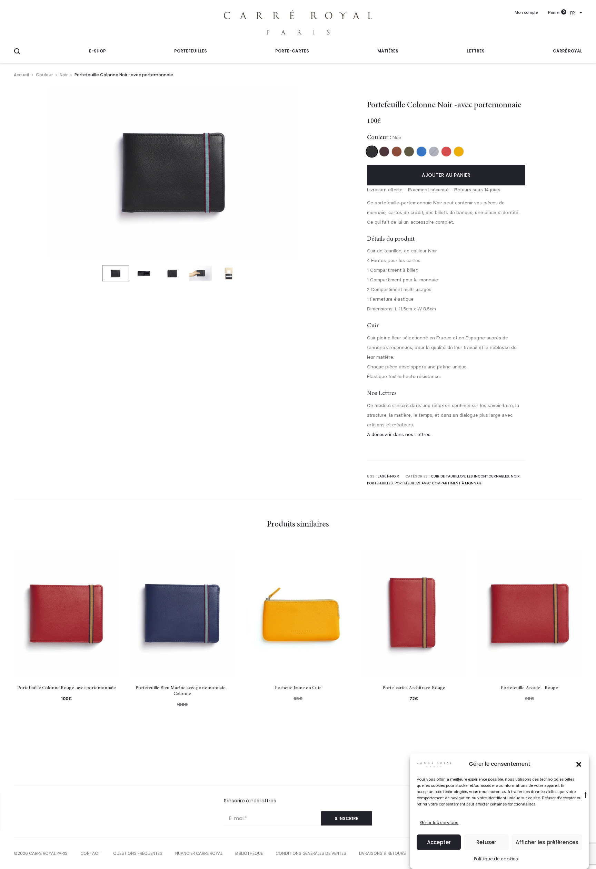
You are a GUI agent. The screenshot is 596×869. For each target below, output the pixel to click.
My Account (526, 13)
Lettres (476, 51)
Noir (64, 75)
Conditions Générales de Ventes (311, 853)
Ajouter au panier (446, 175)
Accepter (439, 842)
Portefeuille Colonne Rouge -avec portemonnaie (66, 688)
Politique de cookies (496, 859)
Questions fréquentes (137, 853)
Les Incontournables (488, 476)
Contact (90, 853)
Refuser (486, 842)
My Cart (554, 13)
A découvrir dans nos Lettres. (399, 435)
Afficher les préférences (547, 842)
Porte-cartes (292, 51)
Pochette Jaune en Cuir (298, 688)
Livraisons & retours (382, 853)
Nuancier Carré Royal (198, 853)
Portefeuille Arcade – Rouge (529, 688)
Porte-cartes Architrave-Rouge (414, 688)
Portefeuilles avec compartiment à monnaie (438, 483)
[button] (578, 764)
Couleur (44, 75)
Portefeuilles (190, 51)
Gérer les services (439, 822)
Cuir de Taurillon (448, 476)
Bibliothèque (249, 853)
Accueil (21, 75)
